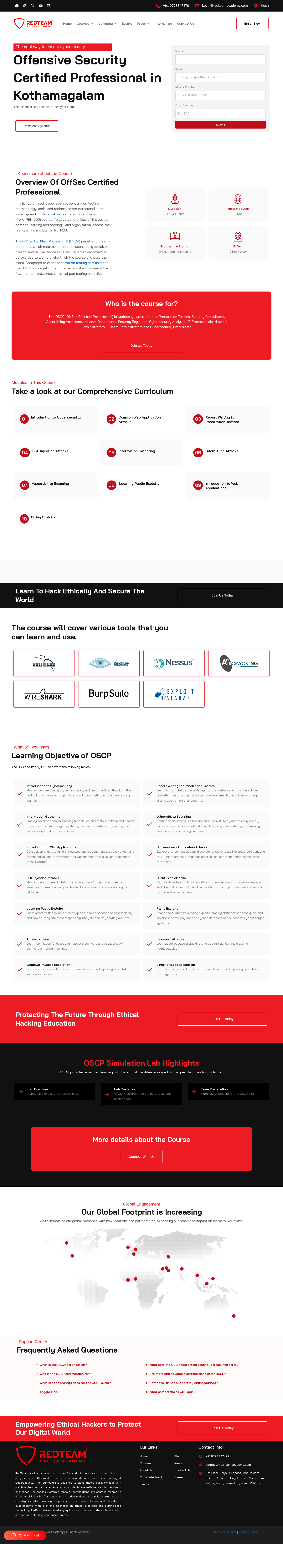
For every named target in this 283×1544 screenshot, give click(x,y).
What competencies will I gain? (172, 1392)
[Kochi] (256, 6)
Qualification (184, 105)
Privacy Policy (248, 1532)
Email (179, 69)
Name (179, 51)
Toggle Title (49, 1392)
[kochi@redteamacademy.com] (197, 6)
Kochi (265, 6)
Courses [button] (83, 23)
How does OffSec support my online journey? (183, 1383)
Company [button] (105, 23)
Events (127, 23)
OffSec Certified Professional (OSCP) (51, 241)
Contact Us (185, 23)
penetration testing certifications (82, 263)
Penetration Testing (56, 214)
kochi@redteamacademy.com (225, 6)
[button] (87, 1364)
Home (67, 23)
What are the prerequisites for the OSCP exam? (75, 1383)
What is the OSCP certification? (63, 1365)
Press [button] (141, 23)
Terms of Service (225, 1532)
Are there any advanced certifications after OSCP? (187, 1374)
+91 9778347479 (176, 6)
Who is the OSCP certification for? (65, 1374)
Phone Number (185, 87)
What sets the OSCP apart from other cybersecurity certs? (194, 1365)
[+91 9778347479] (158, 6)
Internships (163, 23)
